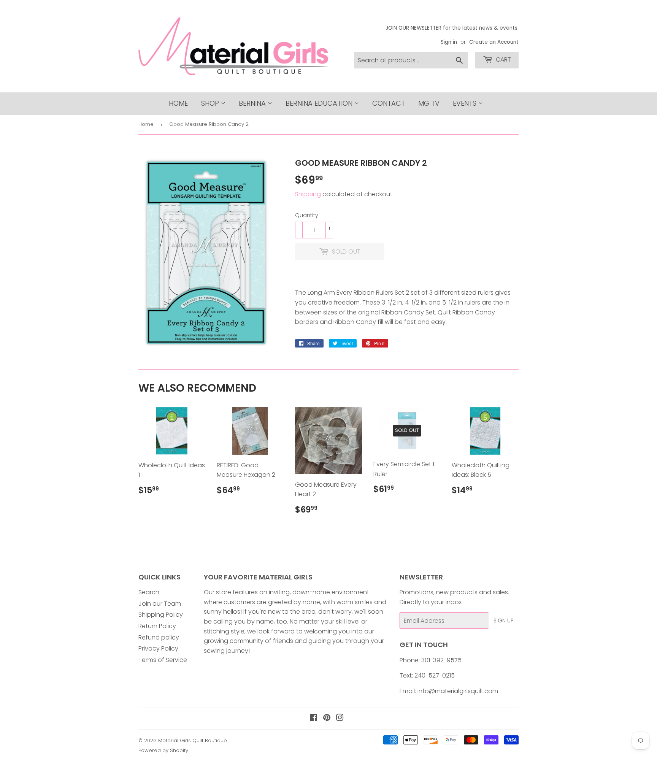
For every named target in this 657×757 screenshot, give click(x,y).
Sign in (449, 42)
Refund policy (158, 637)
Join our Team (159, 603)
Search (148, 592)
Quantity (306, 215)
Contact (388, 103)
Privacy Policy (158, 648)
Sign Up (504, 620)
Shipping (308, 194)
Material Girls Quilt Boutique (192, 740)
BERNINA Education (320, 103)
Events (465, 103)
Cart (502, 59)
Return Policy (157, 626)
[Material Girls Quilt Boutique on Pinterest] (327, 718)
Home (178, 103)
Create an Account (494, 42)
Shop (211, 103)
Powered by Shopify (163, 750)
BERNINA (253, 103)
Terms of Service (162, 659)
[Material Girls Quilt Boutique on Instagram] (340, 718)
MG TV (429, 103)
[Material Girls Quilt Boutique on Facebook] (313, 718)
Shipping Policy (160, 614)
